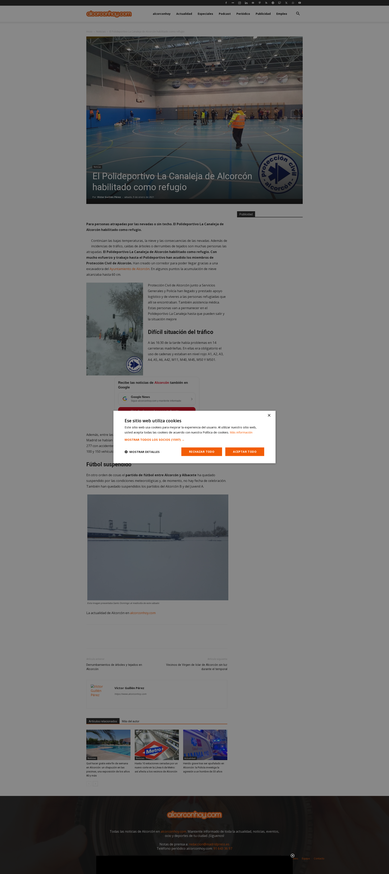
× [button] (268, 415)
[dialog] (194, 437)
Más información (241, 432)
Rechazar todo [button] (201, 452)
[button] (194, 439)
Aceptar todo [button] (244, 452)
